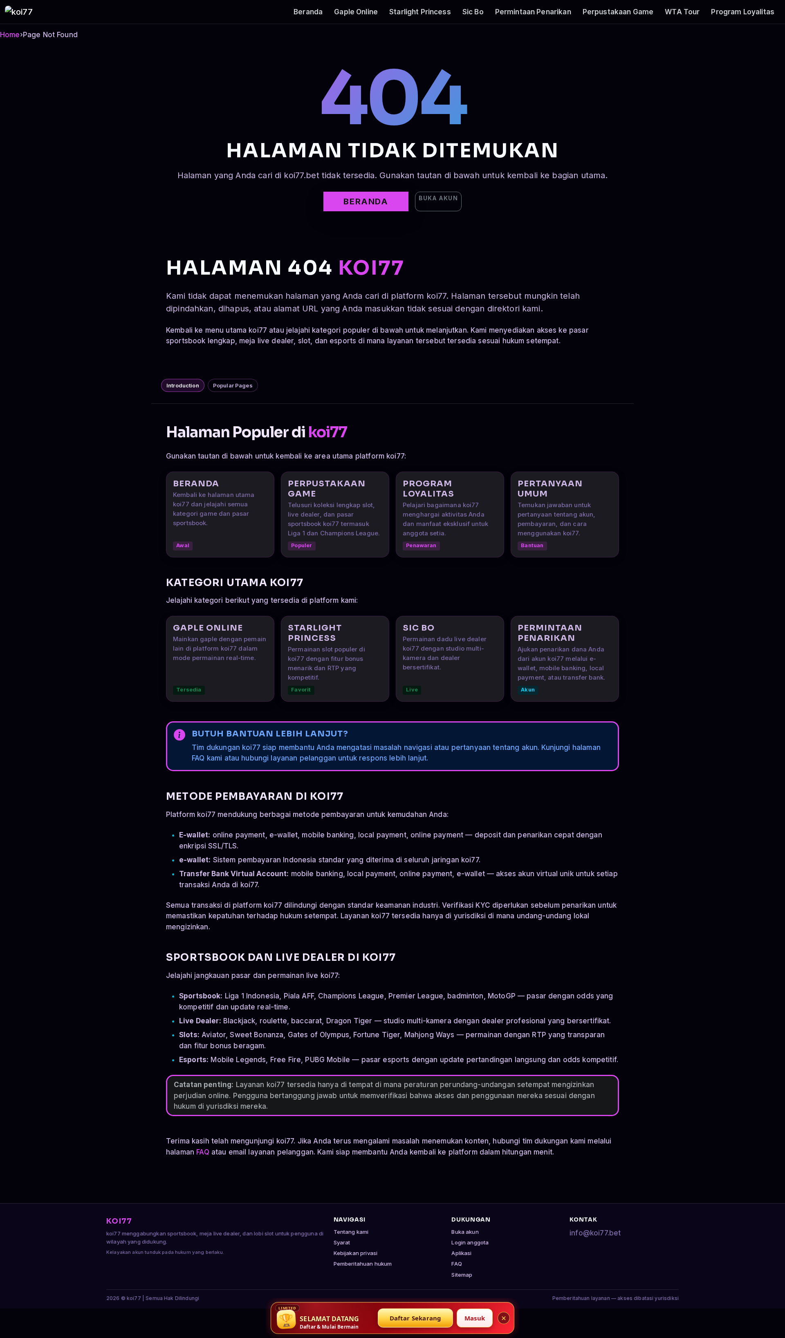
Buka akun (438, 198)
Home (10, 35)
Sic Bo (473, 12)
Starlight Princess (420, 12)
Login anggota (470, 1242)
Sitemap (461, 1274)
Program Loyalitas (742, 12)
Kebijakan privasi (356, 1253)
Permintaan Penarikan (533, 12)
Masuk (474, 1318)
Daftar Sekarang (416, 1318)
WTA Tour (682, 12)
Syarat (342, 1242)
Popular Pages (233, 385)
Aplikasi (461, 1253)
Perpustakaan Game (618, 12)
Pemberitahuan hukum (363, 1263)
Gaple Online (356, 12)
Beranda (308, 12)
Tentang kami (351, 1231)
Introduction (182, 385)
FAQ (202, 1152)
